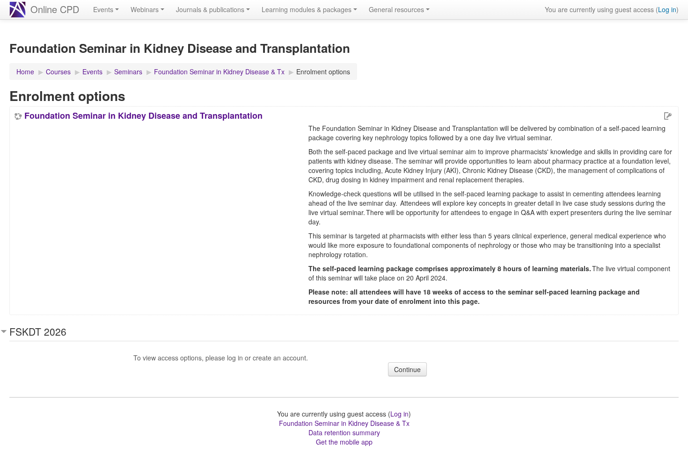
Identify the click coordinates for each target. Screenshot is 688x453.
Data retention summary (344, 432)
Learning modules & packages (306, 9)
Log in (667, 9)
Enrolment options (323, 71)
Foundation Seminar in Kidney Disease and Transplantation (143, 115)
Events (103, 9)
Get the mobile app (344, 441)
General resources (396, 9)
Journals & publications (210, 9)
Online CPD (54, 9)
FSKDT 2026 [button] (37, 331)
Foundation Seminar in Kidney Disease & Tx (344, 423)
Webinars (145, 9)
